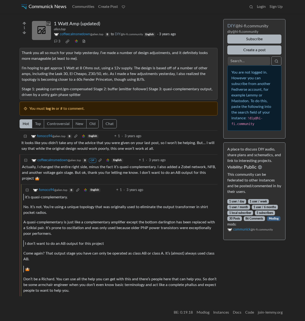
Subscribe (254, 39)
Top (38, 124)
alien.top (60, 29)
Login (261, 7)
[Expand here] (41, 30)
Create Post (108, 7)
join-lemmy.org (270, 312)
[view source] (84, 41)
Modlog (274, 218)
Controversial (58, 124)
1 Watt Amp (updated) (77, 23)
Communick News (47, 6)
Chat (110, 124)
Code (249, 312)
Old (92, 124)
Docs (237, 312)
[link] (67, 41)
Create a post (254, 50)
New (79, 124)
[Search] (251, 6)
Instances (221, 312)
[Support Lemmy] (123, 6)
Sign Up (276, 7)
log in (50, 108)
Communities (83, 7)
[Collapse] (25, 136)
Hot (26, 124)
